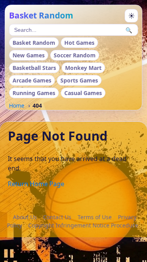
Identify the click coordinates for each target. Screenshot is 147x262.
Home (16, 105)
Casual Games (83, 93)
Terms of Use (95, 217)
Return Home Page (36, 184)
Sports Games (79, 80)
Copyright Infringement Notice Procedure (83, 225)
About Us (25, 217)
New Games (29, 55)
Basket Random (34, 42)
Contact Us (57, 217)
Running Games (34, 93)
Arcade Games (32, 80)
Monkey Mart (83, 67)
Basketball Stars (34, 67)
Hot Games (79, 42)
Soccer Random (75, 55)
